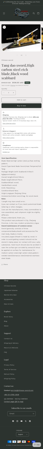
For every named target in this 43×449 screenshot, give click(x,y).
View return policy (8, 137)
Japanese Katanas (11, 290)
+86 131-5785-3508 (11, 395)
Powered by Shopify (31, 445)
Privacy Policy (9, 365)
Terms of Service (10, 369)
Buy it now (21, 106)
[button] (4, 13)
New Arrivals (8, 304)
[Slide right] (26, 55)
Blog (5, 321)
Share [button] (6, 264)
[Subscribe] (33, 413)
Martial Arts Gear (10, 295)
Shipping (12, 85)
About (6, 326)
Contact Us (8, 338)
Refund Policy (9, 374)
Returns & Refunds (11, 348)
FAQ (5, 352)
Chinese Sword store (18, 445)
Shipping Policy (9, 378)
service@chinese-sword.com (22, 390)
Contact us (6, 152)
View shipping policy (9, 123)
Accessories (8, 299)
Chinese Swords (10, 286)
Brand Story (8, 317)
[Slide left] (17, 55)
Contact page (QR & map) (13, 401)
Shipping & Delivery (11, 343)
